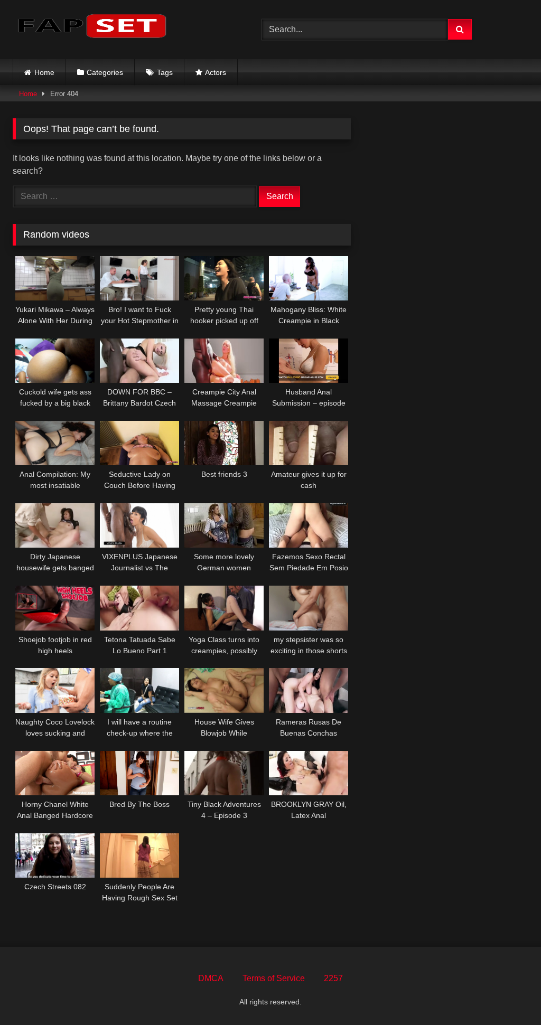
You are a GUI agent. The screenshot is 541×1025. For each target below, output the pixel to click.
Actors (215, 72)
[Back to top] (508, 993)
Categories (105, 72)
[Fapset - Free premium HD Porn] (121, 28)
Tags (165, 72)
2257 (333, 978)
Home (44, 72)
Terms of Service (273, 978)
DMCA (210, 978)
